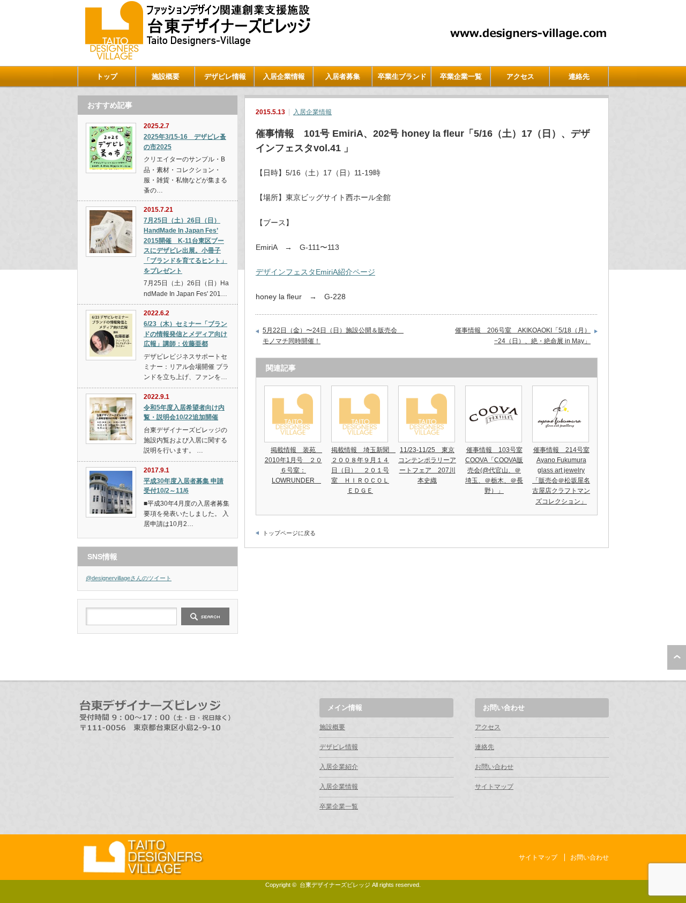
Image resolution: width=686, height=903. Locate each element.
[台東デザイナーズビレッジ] (196, 57)
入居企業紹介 (338, 767)
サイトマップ (494, 786)
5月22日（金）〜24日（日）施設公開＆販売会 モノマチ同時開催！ (333, 336)
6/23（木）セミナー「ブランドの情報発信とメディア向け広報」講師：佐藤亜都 (185, 333)
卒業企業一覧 (461, 76)
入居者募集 (342, 76)
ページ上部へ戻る (676, 657)
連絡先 (579, 76)
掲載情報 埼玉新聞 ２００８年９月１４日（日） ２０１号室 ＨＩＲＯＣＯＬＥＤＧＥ (363, 470)
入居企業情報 (284, 76)
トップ (106, 76)
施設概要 (166, 76)
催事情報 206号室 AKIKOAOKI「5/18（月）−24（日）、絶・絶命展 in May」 (523, 336)
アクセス (520, 76)
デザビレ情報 (225, 76)
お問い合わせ (494, 767)
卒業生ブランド (402, 76)
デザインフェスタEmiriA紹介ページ (315, 272)
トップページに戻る (289, 533)
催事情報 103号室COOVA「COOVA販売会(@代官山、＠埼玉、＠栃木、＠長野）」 (494, 470)
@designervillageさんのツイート (129, 578)
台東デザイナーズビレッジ (335, 885)
